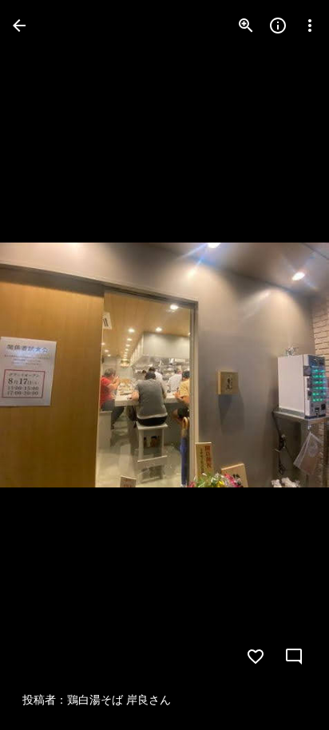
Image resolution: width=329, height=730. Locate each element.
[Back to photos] (19, 25)
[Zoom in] (246, 25)
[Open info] (278, 25)
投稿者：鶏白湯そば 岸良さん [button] (96, 700)
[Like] (255, 656)
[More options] (310, 25)
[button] (44, 365)
